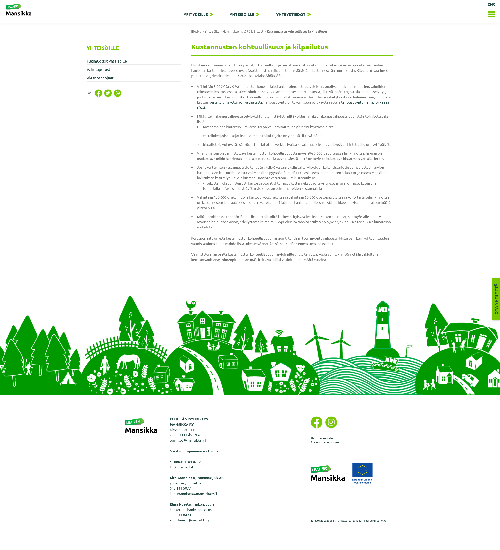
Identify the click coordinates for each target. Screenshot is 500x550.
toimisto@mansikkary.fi (189, 440)
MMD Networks (342, 520)
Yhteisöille (242, 14)
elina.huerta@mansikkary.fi (191, 520)
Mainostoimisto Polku (373, 520)
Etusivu (196, 31)
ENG (491, 4)
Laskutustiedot (181, 467)
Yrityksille (196, 14)
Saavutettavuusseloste (325, 442)
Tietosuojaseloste (322, 438)
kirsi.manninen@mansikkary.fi (193, 493)
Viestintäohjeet (100, 77)
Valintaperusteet (101, 69)
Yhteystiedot (290, 14)
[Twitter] (108, 93)
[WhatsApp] (118, 93)
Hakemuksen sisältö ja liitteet (243, 31)
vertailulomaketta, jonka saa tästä (235, 102)
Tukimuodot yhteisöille (107, 60)
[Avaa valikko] (483, 14)
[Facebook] (99, 93)
